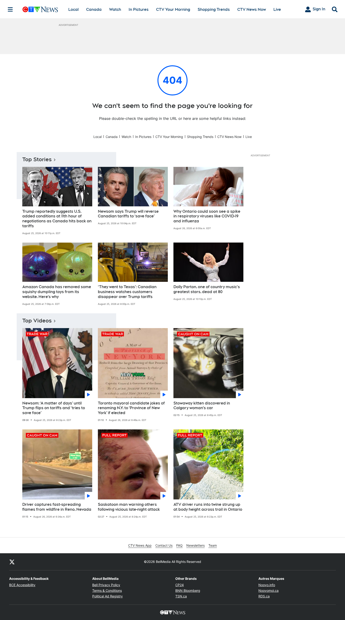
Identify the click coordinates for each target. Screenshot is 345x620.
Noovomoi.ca (268, 591)
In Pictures (139, 9)
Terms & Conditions (107, 591)
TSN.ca (181, 596)
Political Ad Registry (107, 596)
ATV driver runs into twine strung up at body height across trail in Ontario (207, 507)
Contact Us (163, 545)
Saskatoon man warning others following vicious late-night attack (129, 507)
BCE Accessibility (22, 585)
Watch (115, 9)
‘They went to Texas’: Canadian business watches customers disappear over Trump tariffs (127, 292)
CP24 (179, 585)
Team (212, 545)
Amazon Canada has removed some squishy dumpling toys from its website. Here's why (56, 292)
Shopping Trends (214, 9)
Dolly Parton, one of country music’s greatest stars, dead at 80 (206, 289)
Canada (94, 9)
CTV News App (140, 545)
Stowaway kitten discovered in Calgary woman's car (201, 405)
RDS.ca (264, 596)
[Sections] (10, 9)
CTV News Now (251, 9)
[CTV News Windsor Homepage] (40, 9)
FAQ (179, 545)
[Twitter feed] (12, 562)
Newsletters (195, 545)
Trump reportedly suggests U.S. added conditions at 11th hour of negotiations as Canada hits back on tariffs (57, 218)
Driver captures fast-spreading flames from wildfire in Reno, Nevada (56, 507)
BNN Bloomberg (187, 591)
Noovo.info (266, 585)
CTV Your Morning (173, 9)
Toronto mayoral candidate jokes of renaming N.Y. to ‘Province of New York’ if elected (131, 408)
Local (73, 9)
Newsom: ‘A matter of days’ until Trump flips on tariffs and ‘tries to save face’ (53, 408)
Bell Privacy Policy (106, 585)
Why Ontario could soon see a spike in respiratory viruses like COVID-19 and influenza (206, 216)
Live (277, 9)
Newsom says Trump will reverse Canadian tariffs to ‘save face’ (128, 214)
